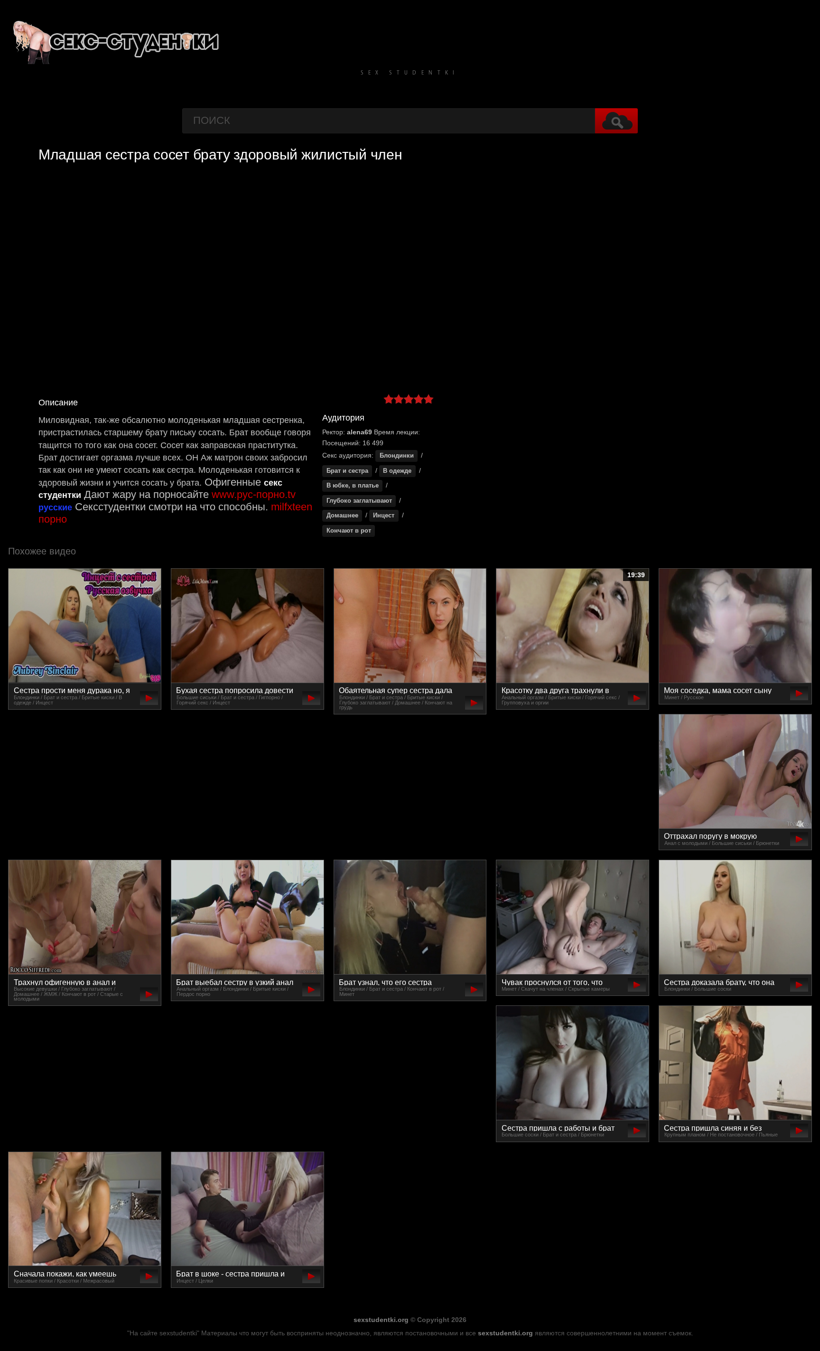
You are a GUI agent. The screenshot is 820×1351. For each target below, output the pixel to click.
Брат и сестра (347, 471)
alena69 (359, 432)
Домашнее (342, 515)
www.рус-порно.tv (254, 494)
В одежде (397, 471)
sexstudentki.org (381, 1319)
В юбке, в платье (352, 485)
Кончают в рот (348, 530)
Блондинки (397, 455)
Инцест (383, 515)
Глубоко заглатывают (359, 500)
